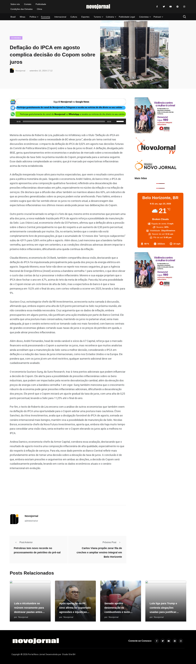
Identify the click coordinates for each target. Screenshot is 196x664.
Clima (39, 9)
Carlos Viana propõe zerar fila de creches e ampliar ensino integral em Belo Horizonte (99, 552)
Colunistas (144, 17)
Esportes (85, 17)
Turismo (97, 17)
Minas (22, 17)
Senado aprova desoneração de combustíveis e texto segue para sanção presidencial (117, 612)
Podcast (157, 17)
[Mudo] (114, 121)
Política (33, 17)
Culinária (110, 17)
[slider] (121, 121)
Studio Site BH (68, 654)
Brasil (12, 17)
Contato (27, 4)
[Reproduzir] (13, 121)
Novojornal (31, 516)
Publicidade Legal (127, 17)
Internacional (60, 17)
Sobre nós (15, 4)
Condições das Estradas (21, 9)
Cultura (73, 17)
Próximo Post (109, 542)
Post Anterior (26, 542)
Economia (45, 17)
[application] (68, 121)
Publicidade (41, 4)
